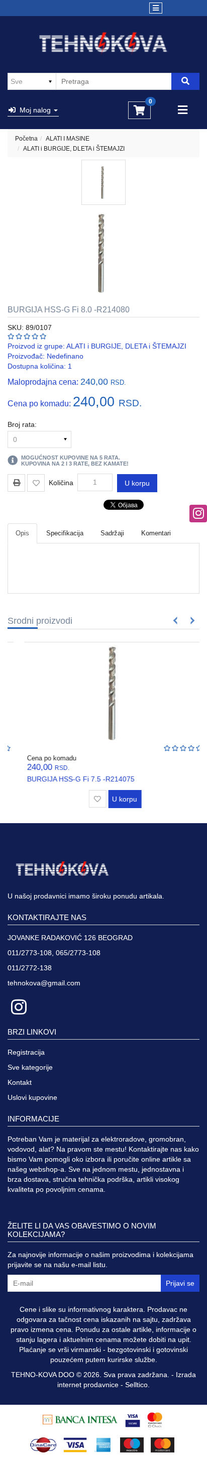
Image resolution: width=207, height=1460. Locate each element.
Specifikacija (64, 533)
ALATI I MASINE (67, 138)
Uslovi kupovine (32, 1097)
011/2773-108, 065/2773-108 (54, 953)
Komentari (156, 533)
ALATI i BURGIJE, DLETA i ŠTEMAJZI (74, 148)
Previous (175, 620)
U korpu (137, 483)
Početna (26, 138)
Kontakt (20, 1082)
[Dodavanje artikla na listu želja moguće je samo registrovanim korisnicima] (36, 483)
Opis (22, 533)
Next (190, 620)
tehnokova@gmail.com (44, 983)
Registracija (26, 1052)
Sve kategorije (30, 1067)
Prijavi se (180, 1283)
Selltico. (137, 1385)
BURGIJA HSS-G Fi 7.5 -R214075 (69, 779)
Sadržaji (112, 533)
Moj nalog (34, 110)
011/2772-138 (30, 968)
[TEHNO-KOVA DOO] (104, 43)
